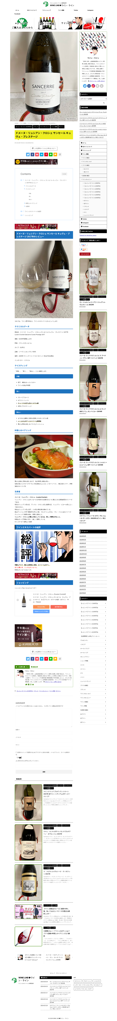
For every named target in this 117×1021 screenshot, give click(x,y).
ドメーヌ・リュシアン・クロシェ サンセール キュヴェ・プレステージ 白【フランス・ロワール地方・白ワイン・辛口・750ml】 (51, 599)
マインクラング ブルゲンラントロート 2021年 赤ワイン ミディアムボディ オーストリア (57, 794)
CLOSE (64, 174)
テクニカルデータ (31, 186)
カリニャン (78, 981)
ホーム (17, 10)
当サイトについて (32, 10)
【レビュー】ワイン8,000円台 (24, 691)
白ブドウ (86, 169)
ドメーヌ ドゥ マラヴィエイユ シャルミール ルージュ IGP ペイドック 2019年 (93, 130)
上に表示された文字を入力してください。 (28, 760)
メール (18, 737)
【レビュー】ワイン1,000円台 (92, 183)
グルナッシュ (87, 981)
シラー (76, 985)
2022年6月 (83, 586)
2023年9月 (83, 557)
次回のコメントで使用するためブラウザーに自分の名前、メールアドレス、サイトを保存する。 (43, 753)
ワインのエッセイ (87, 161)
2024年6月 (83, 536)
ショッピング (29, 215)
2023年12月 (83, 550)
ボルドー (98, 985)
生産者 (28, 206)
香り (30, 196)
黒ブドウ (86, 172)
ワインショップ (46, 10)
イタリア (86, 209)
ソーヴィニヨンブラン (87, 985)
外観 (30, 193)
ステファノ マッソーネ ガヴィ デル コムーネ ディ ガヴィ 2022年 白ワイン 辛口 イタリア (93, 136)
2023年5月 (83, 571)
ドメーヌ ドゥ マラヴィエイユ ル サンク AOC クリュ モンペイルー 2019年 (93, 125)
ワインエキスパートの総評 (33, 211)
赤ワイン (86, 203)
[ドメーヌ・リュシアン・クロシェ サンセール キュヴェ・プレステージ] (41, 154)
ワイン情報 (61, 10)
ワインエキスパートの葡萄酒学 (26, 983)
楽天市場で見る (59, 607)
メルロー (89, 989)
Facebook (17, 14)
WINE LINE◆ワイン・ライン (62, 5)
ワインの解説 (85, 158)
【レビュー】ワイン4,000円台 (92, 192)
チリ (85, 212)
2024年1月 (83, 546)
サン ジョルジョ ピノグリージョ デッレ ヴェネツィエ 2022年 (93, 113)
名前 (17, 729)
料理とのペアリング (31, 203)
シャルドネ (97, 981)
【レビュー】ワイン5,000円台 (92, 194)
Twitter (76, 10)
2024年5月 (83, 539)
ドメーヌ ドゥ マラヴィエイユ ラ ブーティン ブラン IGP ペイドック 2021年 (93, 119)
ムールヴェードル (79, 989)
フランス (36, 691)
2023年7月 (83, 564)
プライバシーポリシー (61, 973)
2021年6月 (83, 593)
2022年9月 (83, 575)
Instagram (90, 10)
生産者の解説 (85, 175)
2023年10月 (83, 554)
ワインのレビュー (44, 691)
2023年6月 (83, 568)
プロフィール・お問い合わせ (53, 681)
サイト (17, 745)
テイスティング (30, 189)
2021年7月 (83, 589)
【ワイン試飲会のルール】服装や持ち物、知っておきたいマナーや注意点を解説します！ (57, 911)
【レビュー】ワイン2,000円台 (92, 186)
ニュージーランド (89, 215)
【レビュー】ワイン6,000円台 (92, 197)
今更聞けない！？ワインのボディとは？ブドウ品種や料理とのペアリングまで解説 (57, 933)
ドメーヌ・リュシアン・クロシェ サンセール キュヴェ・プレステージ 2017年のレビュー (46, 181)
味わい (30, 199)
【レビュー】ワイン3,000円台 (92, 189)
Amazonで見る (41, 607)
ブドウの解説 (85, 165)
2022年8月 (83, 578)
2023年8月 (83, 561)
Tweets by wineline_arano (88, 235)
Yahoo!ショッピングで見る (41, 611)
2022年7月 (83, 582)
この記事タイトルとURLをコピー (45, 148)
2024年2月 (83, 543)
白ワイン (58, 691)
